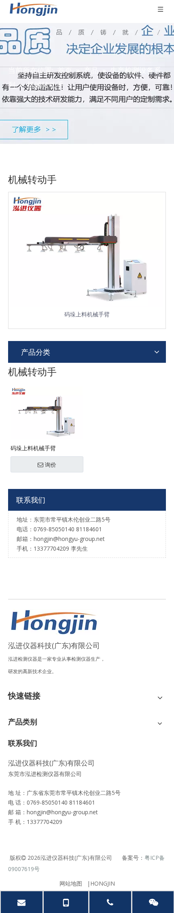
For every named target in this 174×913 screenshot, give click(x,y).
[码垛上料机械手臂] (47, 412)
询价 (50, 465)
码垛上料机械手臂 (87, 314)
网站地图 (70, 883)
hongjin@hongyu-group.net (62, 812)
